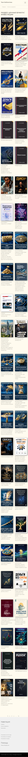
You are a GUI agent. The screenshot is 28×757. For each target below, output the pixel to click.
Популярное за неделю (6, 736)
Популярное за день (5, 738)
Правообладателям (5, 745)
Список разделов (11, 6)
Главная (4, 6)
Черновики (3, 728)
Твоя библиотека (6, 2)
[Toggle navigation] (25, 2)
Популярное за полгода (6, 734)
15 (18, 716)
